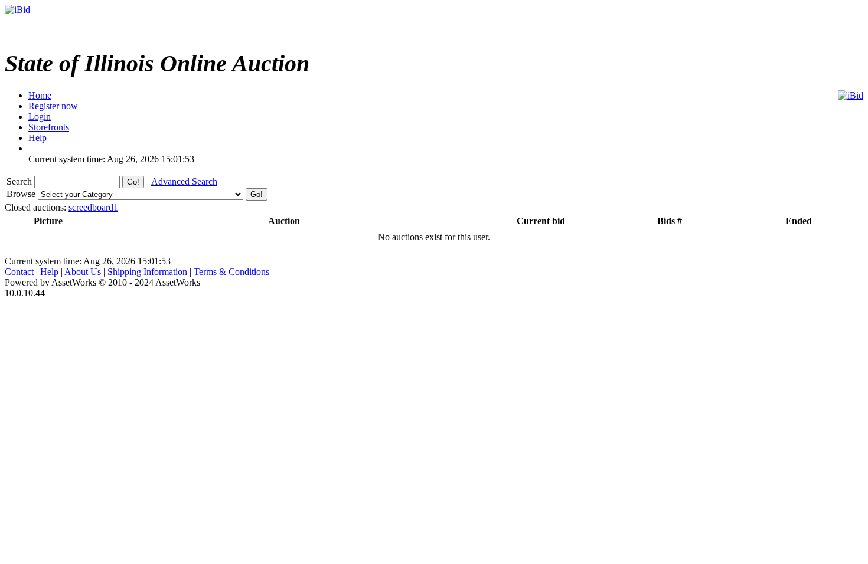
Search (20, 181)
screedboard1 (93, 207)
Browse (22, 194)
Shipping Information (147, 272)
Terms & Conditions (231, 272)
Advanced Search (184, 181)
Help (49, 272)
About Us (82, 272)
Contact (20, 272)
